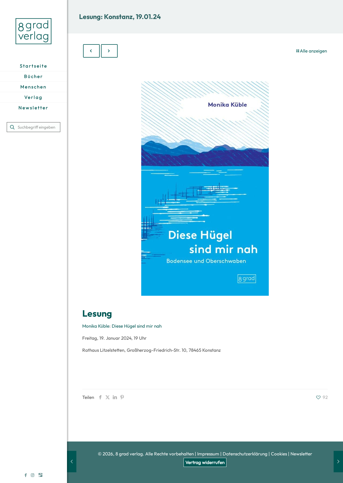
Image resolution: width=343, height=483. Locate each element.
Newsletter (301, 453)
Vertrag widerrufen (205, 462)
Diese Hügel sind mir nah (137, 326)
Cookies (279, 453)
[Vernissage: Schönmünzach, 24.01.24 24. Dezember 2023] (338, 461)
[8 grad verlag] (33, 30)
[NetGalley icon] (40, 475)
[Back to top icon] (317, 472)
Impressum (208, 453)
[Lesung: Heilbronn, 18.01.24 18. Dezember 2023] (71, 461)
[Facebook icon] (26, 475)
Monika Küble (95, 326)
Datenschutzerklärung (246, 453)
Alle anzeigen (313, 51)
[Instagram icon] (33, 475)
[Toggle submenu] (33, 87)
